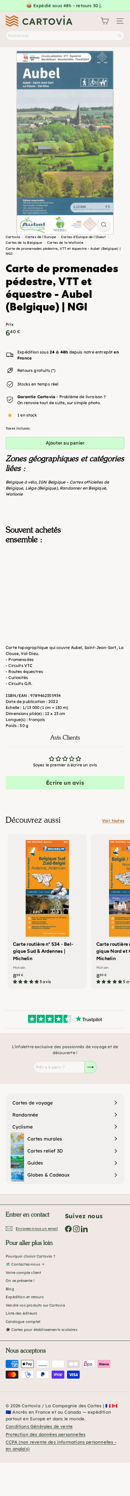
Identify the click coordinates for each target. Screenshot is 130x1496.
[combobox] (65, 36)
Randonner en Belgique (83, 488)
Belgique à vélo (21, 482)
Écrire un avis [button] (65, 782)
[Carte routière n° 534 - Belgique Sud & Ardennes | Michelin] (47, 911)
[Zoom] (104, 224)
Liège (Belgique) (41, 488)
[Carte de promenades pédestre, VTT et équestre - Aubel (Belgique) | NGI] (65, 582)
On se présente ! (20, 1280)
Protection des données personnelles (45, 1434)
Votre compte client (23, 1272)
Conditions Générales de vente (39, 1426)
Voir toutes (113, 820)
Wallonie (14, 494)
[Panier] (104, 21)
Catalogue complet (23, 1321)
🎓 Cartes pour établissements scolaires (41, 1329)
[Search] (119, 36)
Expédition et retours (25, 1297)
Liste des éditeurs (21, 1313)
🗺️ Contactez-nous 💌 (26, 1264)
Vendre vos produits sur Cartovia (35, 1305)
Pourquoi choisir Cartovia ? (30, 1256)
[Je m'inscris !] (91, 1067)
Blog (10, 1289)
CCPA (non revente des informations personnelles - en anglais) (61, 1445)
